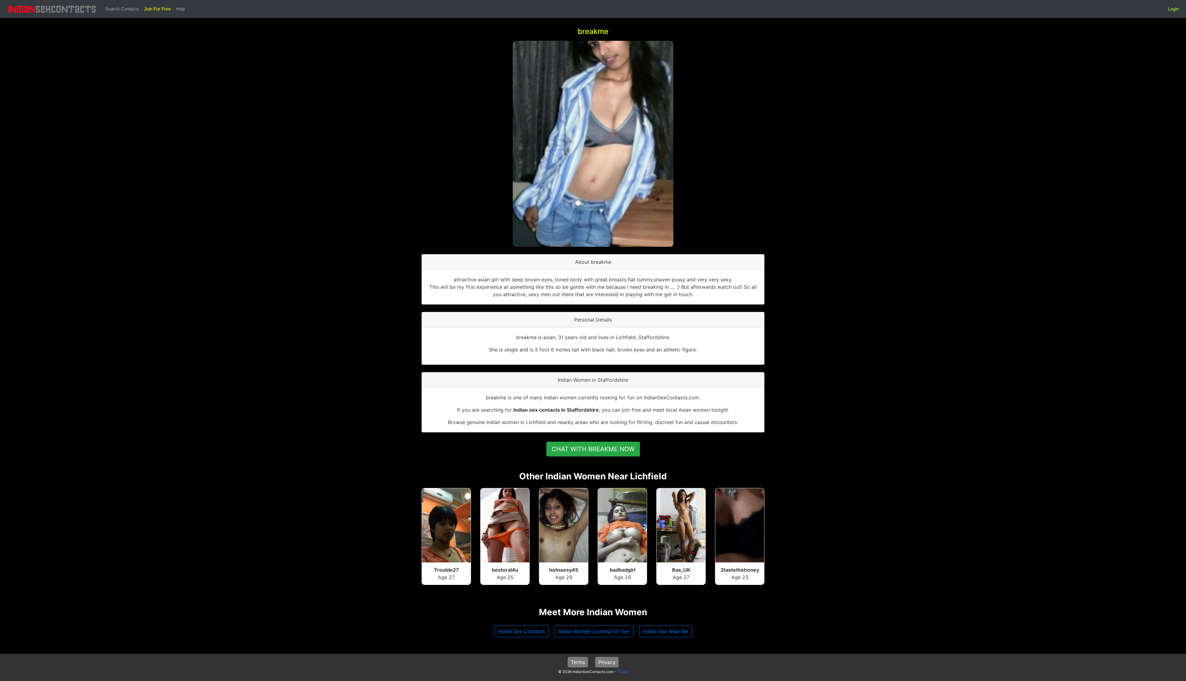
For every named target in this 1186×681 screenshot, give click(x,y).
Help (180, 8)
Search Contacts (122, 8)
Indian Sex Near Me (665, 631)
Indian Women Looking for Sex (594, 631)
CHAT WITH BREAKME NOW (593, 449)
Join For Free (157, 8)
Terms (578, 662)
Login (1173, 8)
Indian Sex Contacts (521, 631)
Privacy (607, 662)
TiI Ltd (622, 671)
